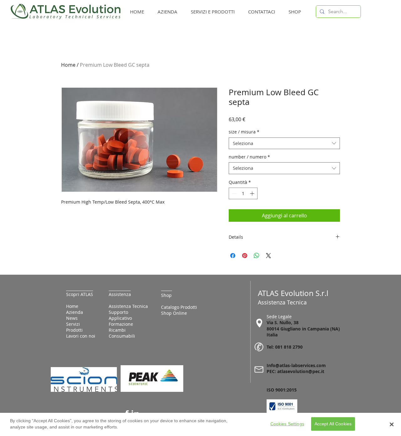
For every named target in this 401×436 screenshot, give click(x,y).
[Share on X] (268, 255)
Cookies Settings (287, 424)
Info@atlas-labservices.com (296, 365)
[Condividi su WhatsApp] (256, 255)
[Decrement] (233, 193)
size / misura (244, 132)
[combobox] (284, 143)
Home (68, 64)
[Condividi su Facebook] (233, 255)
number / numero (249, 157)
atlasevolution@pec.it (300, 371)
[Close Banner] (391, 424)
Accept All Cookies (333, 424)
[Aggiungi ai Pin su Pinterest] (244, 255)
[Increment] (253, 193)
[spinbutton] (243, 193)
